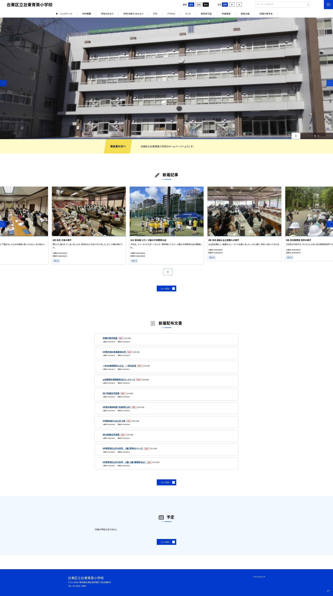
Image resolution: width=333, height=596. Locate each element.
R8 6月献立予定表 (111, 434)
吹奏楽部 (226, 13)
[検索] (307, 4)
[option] (166, 78)
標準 (225, 4)
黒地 (206, 4)
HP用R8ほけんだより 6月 (114, 420)
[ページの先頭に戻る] (328, 591)
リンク (188, 13)
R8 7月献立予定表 (111, 393)
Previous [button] (3, 83)
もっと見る (165, 288)
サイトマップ (259, 576)
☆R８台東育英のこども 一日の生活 (120, 365)
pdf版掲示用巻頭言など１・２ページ (119, 379)
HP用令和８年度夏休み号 (114, 351)
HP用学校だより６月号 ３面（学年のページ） (123, 448)
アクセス (171, 13)
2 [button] (318, 136)
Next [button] (329, 83)
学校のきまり (107, 13)
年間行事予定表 (110, 338)
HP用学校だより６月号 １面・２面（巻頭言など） (124, 462)
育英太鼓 (245, 13)
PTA (155, 13)
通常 (191, 4)
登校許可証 (206, 13)
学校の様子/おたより (133, 13)
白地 (198, 4)
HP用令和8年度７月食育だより (117, 407)
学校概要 (86, 13)
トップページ (66, 13)
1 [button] (315, 136)
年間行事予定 (266, 13)
